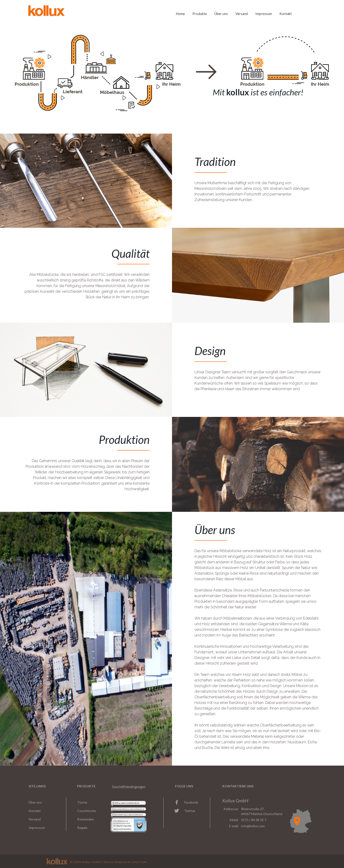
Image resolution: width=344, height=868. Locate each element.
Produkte (199, 14)
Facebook (191, 802)
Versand (241, 14)
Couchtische (86, 811)
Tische (82, 802)
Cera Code (139, 862)
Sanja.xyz (120, 862)
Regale (82, 828)
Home (180, 14)
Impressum (263, 14)
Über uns (221, 14)
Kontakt (285, 14)
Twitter (189, 811)
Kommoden (85, 819)
